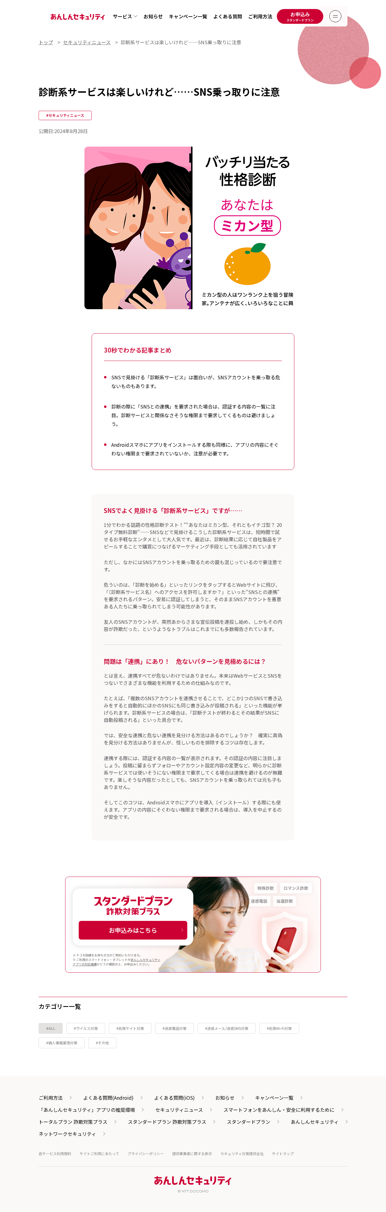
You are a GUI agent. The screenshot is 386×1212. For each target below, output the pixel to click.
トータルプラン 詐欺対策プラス (73, 1121)
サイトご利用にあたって (99, 1153)
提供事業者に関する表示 (192, 1153)
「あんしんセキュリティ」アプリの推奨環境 (87, 1109)
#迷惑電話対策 (174, 1028)
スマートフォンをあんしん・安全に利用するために (278, 1109)
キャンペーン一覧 (188, 16)
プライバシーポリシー (146, 1153)
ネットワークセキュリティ (67, 1133)
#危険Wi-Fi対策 (279, 1028)
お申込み (300, 16)
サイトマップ (283, 1153)
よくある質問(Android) (108, 1097)
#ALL (50, 1028)
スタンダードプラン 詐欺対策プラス (167, 1121)
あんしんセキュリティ (315, 1121)
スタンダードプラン (248, 1121)
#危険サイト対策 (130, 1028)
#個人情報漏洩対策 (61, 1042)
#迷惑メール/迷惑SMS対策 (226, 1028)
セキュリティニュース (179, 1109)
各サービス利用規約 (55, 1153)
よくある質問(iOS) (174, 1097)
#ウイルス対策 (86, 1028)
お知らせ (153, 16)
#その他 (102, 1042)
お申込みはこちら (133, 930)
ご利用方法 (260, 16)
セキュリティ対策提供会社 (242, 1153)
